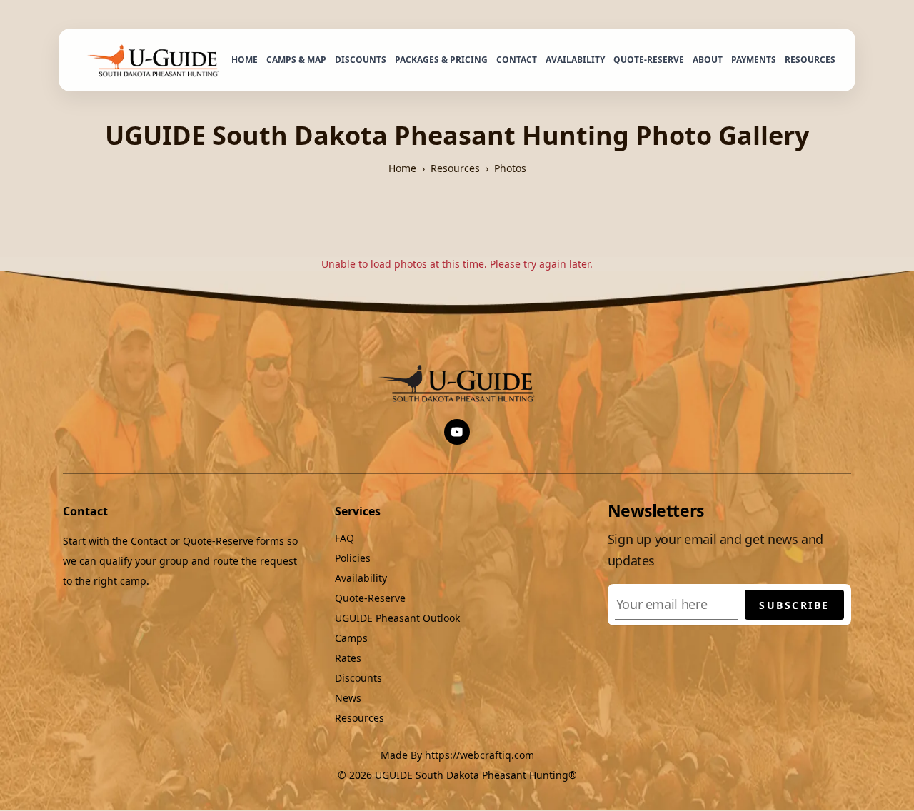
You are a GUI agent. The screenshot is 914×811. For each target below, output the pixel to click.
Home (402, 168)
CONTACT (516, 60)
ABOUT (708, 60)
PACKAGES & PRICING (441, 60)
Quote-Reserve (370, 598)
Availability (361, 578)
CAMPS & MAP (296, 60)
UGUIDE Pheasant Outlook (397, 618)
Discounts (358, 678)
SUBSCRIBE (794, 605)
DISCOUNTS (360, 60)
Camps (351, 638)
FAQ (344, 538)
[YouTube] (457, 432)
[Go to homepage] (155, 60)
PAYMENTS (753, 60)
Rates (348, 658)
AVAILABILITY (575, 60)
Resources (455, 168)
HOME (244, 60)
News (348, 698)
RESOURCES (810, 60)
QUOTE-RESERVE (648, 60)
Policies (353, 558)
